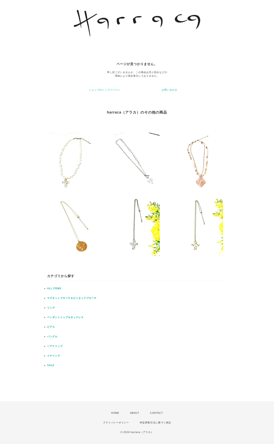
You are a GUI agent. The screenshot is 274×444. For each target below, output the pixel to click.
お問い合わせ (169, 89)
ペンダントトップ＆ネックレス (65, 317)
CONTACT (156, 413)
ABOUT (134, 413)
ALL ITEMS (54, 288)
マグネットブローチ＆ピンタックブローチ (72, 298)
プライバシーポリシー (116, 422)
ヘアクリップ (55, 346)
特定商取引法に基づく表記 (155, 422)
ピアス (51, 326)
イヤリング (53, 355)
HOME (115, 413)
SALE (50, 365)
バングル (52, 336)
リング (51, 307)
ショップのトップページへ (104, 89)
